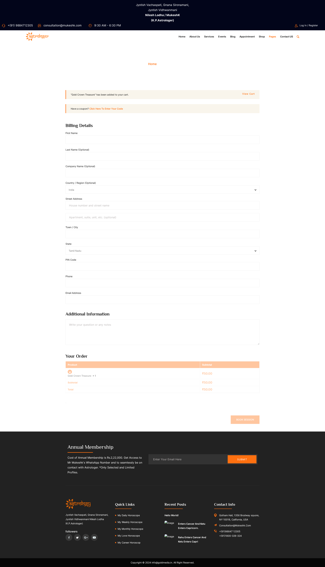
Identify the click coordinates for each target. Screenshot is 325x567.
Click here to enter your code (106, 108)
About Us (194, 36)
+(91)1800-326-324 (230, 535)
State (69, 243)
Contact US (286, 36)
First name (73, 133)
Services (209, 36)
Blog (232, 36)
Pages (272, 36)
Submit (242, 459)
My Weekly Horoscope (130, 522)
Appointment (247, 36)
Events (222, 36)
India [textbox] (71, 189)
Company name (80, 166)
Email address (74, 292)
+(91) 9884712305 (20, 25)
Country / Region (81, 182)
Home (182, 36)
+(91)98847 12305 (229, 531)
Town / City (73, 227)
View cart (248, 93)
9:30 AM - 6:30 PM (107, 25)
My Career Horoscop (129, 542)
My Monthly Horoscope (130, 528)
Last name (77, 149)
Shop (262, 36)
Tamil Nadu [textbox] (75, 250)
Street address (75, 198)
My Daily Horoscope (129, 515)
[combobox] (162, 189)
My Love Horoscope (129, 535)
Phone (70, 276)
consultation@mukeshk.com (63, 25)
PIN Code (72, 259)
